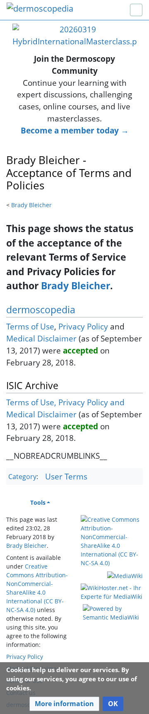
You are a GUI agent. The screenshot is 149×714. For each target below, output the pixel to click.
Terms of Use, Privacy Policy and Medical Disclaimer (65, 408)
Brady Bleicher (31, 205)
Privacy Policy (83, 326)
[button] (64, 704)
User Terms (66, 476)
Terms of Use (30, 326)
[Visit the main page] (40, 9)
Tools (38, 502)
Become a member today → (75, 130)
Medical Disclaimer (41, 338)
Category (22, 477)
